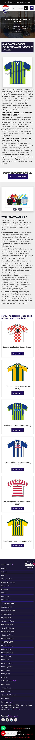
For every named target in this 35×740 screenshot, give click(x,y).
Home (4, 568)
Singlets (4, 677)
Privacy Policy (7, 579)
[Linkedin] (11, 720)
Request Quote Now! (18, 176)
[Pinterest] (15, 720)
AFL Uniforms (6, 607)
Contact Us (5, 586)
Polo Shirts (6, 670)
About (4, 572)
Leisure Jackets (7, 667)
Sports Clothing (7, 646)
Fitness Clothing (7, 653)
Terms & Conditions (8, 582)
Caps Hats (5, 660)
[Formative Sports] (5, 9)
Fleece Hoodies (7, 663)
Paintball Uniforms (8, 631)
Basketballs (6, 684)
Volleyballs (6, 698)
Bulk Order (6, 596)
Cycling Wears (7, 617)
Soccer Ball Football (8, 695)
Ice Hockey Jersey (8, 624)
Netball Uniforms (8, 628)
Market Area (6, 600)
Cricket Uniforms (8, 614)
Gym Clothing (6, 656)
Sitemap (5, 589)
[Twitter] (7, 720)
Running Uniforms (8, 638)
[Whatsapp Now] (3, 728)
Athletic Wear (6, 649)
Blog (3, 593)
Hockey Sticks (6, 691)
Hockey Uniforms (8, 621)
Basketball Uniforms (9, 610)
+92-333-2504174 (14, 710)
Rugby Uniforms (7, 635)
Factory (4, 575)
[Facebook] (3, 720)
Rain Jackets (6, 674)
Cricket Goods (7, 688)
